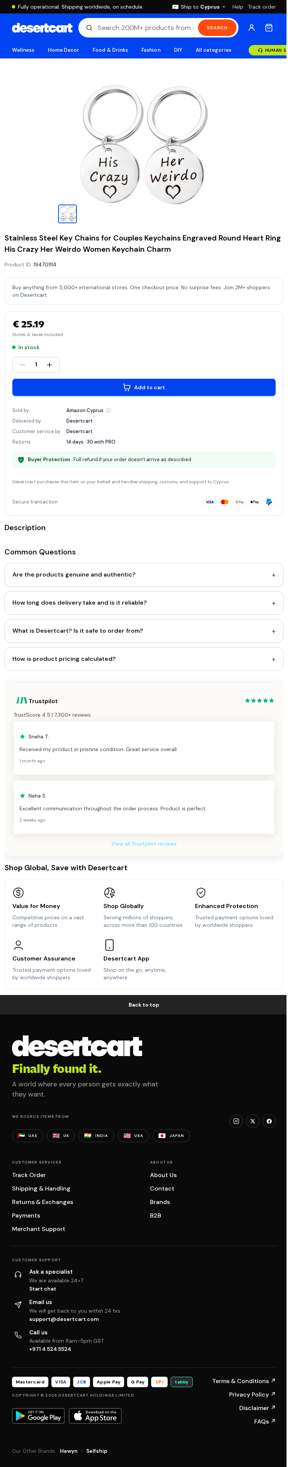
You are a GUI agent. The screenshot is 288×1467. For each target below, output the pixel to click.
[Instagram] (236, 1121)
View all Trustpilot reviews (144, 843)
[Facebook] (269, 1121)
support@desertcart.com (64, 1319)
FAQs (265, 1421)
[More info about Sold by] (108, 410)
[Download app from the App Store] (95, 1415)
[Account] (251, 27)
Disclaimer (257, 1408)
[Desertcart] (42, 28)
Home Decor (64, 50)
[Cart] (269, 27)
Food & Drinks (110, 50)
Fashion (150, 50)
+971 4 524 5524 (50, 1349)
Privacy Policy (252, 1394)
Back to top (144, 1004)
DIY (178, 50)
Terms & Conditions (244, 1381)
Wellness (23, 50)
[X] (253, 1121)
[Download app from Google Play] (38, 1415)
